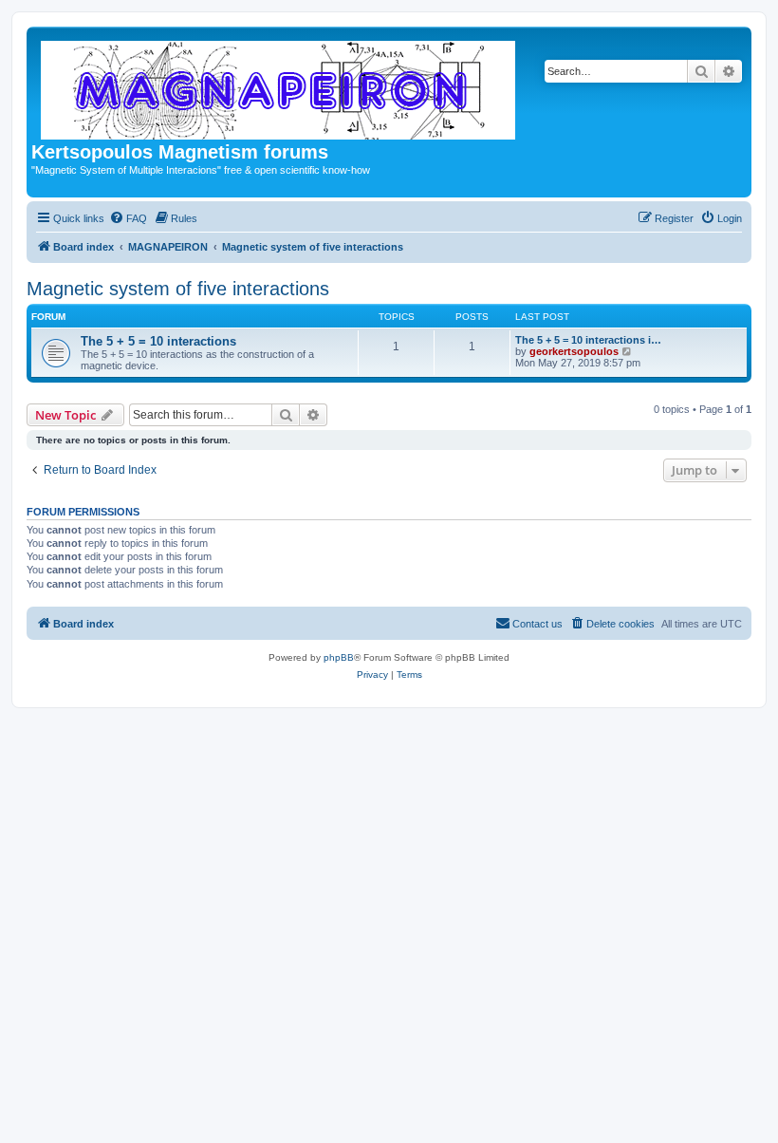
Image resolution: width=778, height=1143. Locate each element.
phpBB (339, 657)
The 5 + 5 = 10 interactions (158, 341)
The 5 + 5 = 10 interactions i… (588, 340)
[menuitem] (128, 218)
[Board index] (279, 86)
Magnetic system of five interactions (178, 288)
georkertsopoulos (574, 351)
